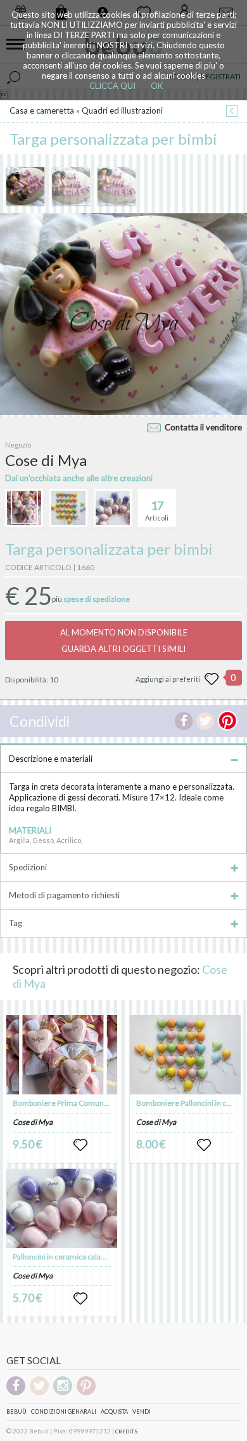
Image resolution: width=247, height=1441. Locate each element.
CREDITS (126, 1431)
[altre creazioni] (24, 508)
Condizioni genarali (63, 1411)
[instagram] (62, 1393)
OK (157, 86)
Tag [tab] (15, 923)
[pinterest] (86, 1393)
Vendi (141, 1411)
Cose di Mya (33, 1122)
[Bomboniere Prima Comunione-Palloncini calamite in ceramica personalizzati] (62, 1054)
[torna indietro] (232, 112)
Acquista (114, 1411)
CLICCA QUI (112, 86)
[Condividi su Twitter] (205, 721)
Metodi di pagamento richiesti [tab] (64, 895)
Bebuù (16, 1411)
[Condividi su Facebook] (183, 721)
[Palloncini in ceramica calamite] (62, 1208)
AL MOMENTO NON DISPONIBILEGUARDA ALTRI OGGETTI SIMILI (123, 640)
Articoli (156, 510)
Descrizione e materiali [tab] (50, 759)
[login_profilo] (80, 1145)
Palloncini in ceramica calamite (65, 1256)
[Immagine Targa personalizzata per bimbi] (25, 186)
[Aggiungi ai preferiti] (211, 679)
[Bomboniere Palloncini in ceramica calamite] (185, 1054)
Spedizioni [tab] (28, 867)
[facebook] (15, 1393)
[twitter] (39, 1393)
